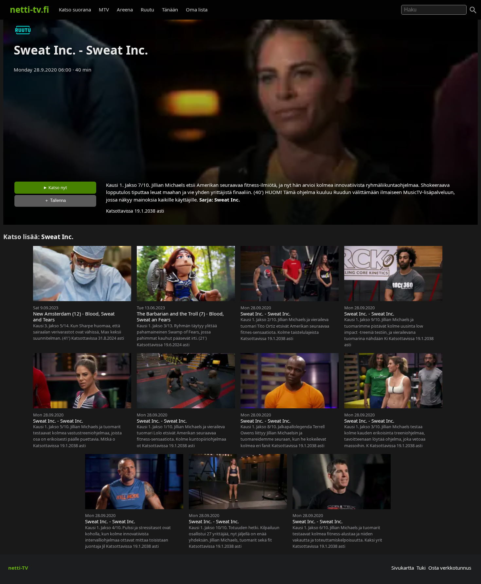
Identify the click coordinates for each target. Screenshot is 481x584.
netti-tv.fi (29, 9)
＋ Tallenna (55, 200)
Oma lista (196, 9)
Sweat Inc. (227, 199)
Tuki (421, 567)
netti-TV (18, 567)
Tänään (170, 9)
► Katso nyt (55, 187)
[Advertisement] (240, 125)
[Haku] (473, 10)
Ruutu (147, 9)
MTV (104, 9)
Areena (125, 9)
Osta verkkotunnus (449, 567)
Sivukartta (402, 567)
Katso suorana (75, 9)
